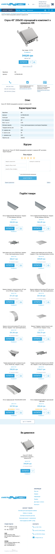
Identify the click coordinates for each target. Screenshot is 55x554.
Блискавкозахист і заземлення (27, 518)
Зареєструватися (9, 182)
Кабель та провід (27, 513)
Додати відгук (26, 66)
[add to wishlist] (30, 62)
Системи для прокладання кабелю (27, 510)
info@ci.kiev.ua (39, 537)
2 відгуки (17, 409)
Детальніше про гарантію (26, 88)
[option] (27, 37)
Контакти (36, 504)
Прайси (36, 499)
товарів (28, 421)
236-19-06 (42, 3)
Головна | (4, 13)
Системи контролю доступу (27, 515)
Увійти (48, 182)
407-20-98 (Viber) (44, 5)
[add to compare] (34, 62)
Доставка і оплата (39, 502)
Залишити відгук (14, 225)
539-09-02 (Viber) (44, 6)
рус (33, 5)
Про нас (18, 10)
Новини (24, 10)
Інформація (30, 10)
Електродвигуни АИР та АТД (27, 520)
